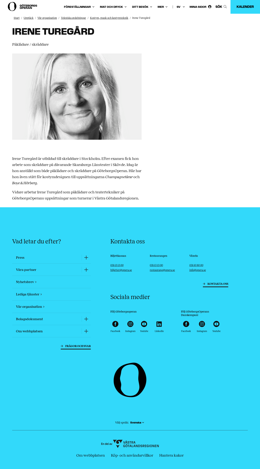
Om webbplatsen (90, 455)
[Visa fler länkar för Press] (86, 257)
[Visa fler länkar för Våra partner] (86, 270)
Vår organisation (47, 18)
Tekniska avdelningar (73, 18)
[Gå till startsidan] (23, 6)
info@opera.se (197, 270)
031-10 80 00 (196, 265)
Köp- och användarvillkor (132, 455)
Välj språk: (122, 422)
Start (17, 18)
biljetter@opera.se (121, 270)
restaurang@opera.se (162, 270)
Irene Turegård (141, 18)
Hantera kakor (171, 455)
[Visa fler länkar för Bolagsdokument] (86, 319)
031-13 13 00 (117, 265)
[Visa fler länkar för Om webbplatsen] (86, 331)
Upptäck (28, 18)
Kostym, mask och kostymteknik (109, 18)
